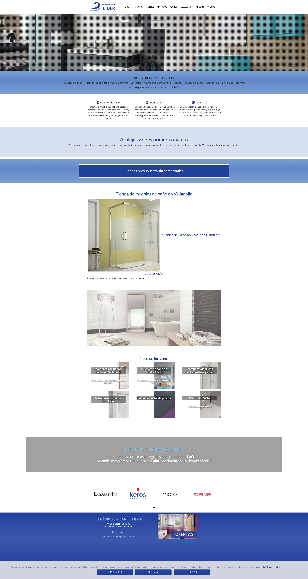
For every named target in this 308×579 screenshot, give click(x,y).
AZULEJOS (174, 7)
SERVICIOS (139, 7)
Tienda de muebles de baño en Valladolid (154, 193)
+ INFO (154, 58)
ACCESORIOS (186, 7)
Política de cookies (271, 567)
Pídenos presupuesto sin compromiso (154, 171)
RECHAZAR (153, 572)
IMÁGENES (200, 7)
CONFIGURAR (115, 572)
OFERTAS (211, 7)
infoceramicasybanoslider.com (120, 536)
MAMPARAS (162, 7)
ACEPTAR (192, 572)
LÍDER (127, 7)
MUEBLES (150, 7)
